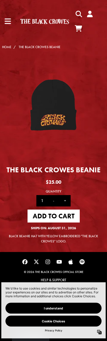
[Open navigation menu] (8, 21)
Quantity (53, 191)
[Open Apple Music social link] (70, 262)
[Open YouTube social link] (59, 262)
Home (6, 47)
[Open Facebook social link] (25, 262)
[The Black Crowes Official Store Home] (45, 21)
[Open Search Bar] (78, 14)
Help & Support (53, 280)
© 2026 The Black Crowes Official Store (53, 272)
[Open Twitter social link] (36, 262)
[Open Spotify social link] (82, 262)
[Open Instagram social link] (48, 262)
